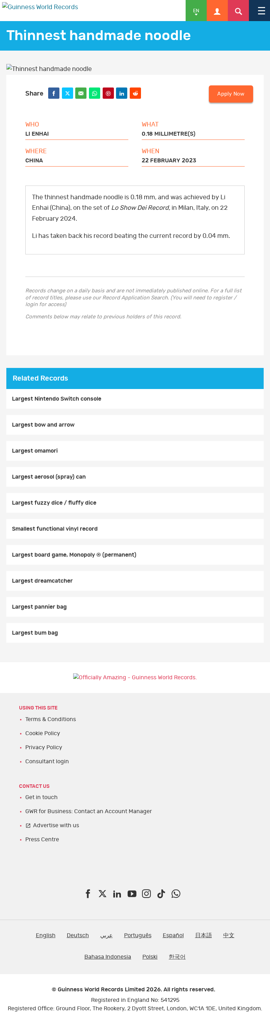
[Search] (238, 10)
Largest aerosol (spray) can (49, 477)
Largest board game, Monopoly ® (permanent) (74, 555)
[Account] (217, 10)
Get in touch (41, 797)
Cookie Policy (42, 733)
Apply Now (230, 94)
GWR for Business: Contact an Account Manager (88, 811)
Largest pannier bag (39, 607)
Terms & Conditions (50, 719)
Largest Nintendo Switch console (56, 399)
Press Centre (42, 839)
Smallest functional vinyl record (55, 529)
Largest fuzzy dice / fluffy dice (54, 503)
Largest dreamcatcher (42, 581)
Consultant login (47, 761)
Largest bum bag (35, 633)
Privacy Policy (43, 747)
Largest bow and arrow (43, 425)
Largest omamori (35, 451)
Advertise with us (56, 825)
